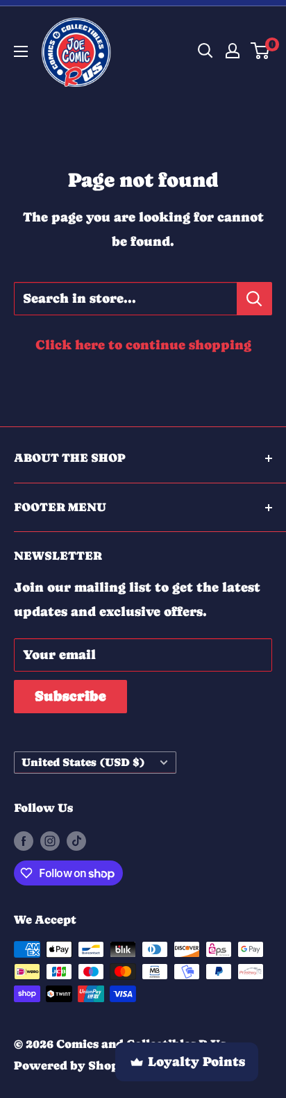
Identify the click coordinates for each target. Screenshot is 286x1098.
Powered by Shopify (74, 1065)
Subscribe (70, 696)
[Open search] (205, 50)
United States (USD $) (83, 762)
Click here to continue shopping (143, 345)
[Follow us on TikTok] (76, 840)
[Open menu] (21, 51)
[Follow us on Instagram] (50, 840)
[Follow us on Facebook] (23, 840)
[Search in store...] (254, 298)
